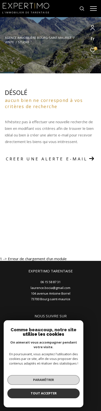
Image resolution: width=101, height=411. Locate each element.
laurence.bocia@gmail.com (50, 288)
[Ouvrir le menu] (93, 8)
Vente (9, 42)
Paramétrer (43, 380)
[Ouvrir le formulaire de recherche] (82, 8)
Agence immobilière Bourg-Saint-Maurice (38, 38)
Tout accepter (44, 393)
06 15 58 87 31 (50, 282)
